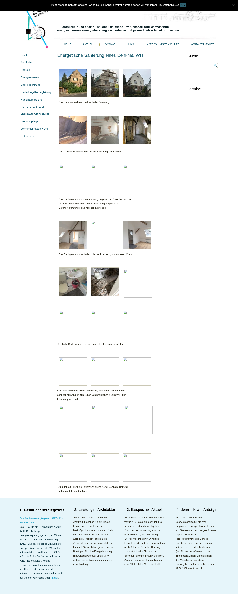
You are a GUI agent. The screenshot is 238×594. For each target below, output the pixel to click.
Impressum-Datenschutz (162, 44)
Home (67, 44)
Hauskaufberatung (32, 99)
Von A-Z (110, 44)
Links (130, 44)
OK (183, 5)
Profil (24, 54)
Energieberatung (31, 84)
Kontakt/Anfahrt (202, 44)
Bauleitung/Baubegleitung (36, 92)
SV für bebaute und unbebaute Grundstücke (35, 110)
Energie (25, 69)
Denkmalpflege (29, 121)
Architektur (27, 62)
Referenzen (28, 136)
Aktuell (88, 44)
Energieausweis (30, 77)
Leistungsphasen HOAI (34, 128)
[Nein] (233, 5)
